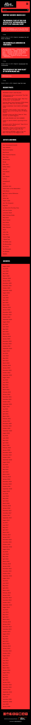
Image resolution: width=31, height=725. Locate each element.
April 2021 (5, 414)
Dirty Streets (6, 171)
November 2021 (7, 399)
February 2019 (7, 476)
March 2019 (6, 474)
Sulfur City (5, 232)
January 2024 (6, 339)
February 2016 (7, 564)
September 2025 (7, 290)
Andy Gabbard (6, 147)
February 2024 (7, 336)
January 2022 (6, 394)
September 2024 (7, 319)
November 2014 (7, 600)
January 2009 (6, 706)
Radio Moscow (7, 227)
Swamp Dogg (6, 237)
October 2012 (6, 653)
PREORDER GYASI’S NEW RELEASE (12, 92)
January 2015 (6, 595)
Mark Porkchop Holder (9, 215)
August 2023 (6, 351)
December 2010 (7, 684)
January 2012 (6, 670)
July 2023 (5, 353)
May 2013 (5, 639)
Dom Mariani (6, 176)
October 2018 (6, 486)
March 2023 (6, 363)
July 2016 (5, 551)
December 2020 (7, 423)
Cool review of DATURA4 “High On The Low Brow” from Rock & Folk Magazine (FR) (14, 132)
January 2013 (6, 648)
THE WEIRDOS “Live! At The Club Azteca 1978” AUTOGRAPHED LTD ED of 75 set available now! (14, 22)
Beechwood (6, 152)
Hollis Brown (6, 191)
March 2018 (6, 503)
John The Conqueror (8, 203)
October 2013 (6, 631)
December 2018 (7, 481)
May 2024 (5, 329)
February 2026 (7, 278)
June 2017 (6, 525)
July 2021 (5, 409)
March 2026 (6, 276)
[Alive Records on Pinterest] (17, 714)
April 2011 (5, 680)
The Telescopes (7, 249)
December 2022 (7, 370)
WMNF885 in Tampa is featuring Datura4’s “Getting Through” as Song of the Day (14, 128)
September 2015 (7, 576)
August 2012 (6, 655)
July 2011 (5, 675)
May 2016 (5, 556)
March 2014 (6, 619)
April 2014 (5, 617)
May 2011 (5, 677)
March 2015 (6, 590)
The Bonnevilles (22, 63)
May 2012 (5, 663)
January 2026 (6, 281)
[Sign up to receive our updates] (4, 714)
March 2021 (6, 416)
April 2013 (5, 641)
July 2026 (5, 268)
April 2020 (5, 443)
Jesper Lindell (6, 200)
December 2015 (7, 568)
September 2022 (7, 375)
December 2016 (7, 539)
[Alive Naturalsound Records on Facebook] (10, 714)
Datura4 (5, 169)
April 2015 (5, 588)
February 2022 (7, 392)
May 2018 (5, 498)
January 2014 (6, 624)
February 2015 (7, 593)
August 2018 (6, 491)
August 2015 (6, 578)
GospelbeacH (6, 181)
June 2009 (6, 704)
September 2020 (7, 430)
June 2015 (6, 583)
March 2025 (6, 305)
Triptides (5, 254)
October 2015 (6, 573)
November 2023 (7, 343)
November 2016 (7, 542)
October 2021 (6, 401)
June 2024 (6, 326)
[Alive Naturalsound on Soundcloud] (23, 714)
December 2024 (7, 312)
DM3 (4, 174)
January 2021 (6, 421)
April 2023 (5, 360)
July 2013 (5, 636)
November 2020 (7, 426)
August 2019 (6, 462)
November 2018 (7, 484)
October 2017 (6, 515)
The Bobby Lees (7, 241)
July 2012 (5, 658)
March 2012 (6, 668)
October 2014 (6, 602)
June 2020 (6, 438)
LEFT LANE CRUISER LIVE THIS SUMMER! (14, 118)
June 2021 (6, 411)
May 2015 (5, 585)
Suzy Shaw (6, 234)
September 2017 (7, 518)
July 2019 (5, 464)
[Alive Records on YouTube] (20, 714)
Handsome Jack (7, 186)
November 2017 (7, 513)
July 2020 (5, 435)
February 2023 (7, 365)
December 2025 (7, 283)
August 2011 (6, 672)
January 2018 (6, 508)
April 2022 (5, 387)
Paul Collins (6, 222)
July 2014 (5, 609)
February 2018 (7, 505)
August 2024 (6, 322)
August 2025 (6, 293)
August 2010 (6, 694)
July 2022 (5, 380)
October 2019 (6, 457)
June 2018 (6, 496)
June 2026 (6, 271)
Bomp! (4, 162)
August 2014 (6, 607)
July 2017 (5, 522)
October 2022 (6, 372)
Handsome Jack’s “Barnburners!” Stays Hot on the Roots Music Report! (15, 124)
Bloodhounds (6, 159)
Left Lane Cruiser (7, 210)
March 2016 (6, 561)
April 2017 (5, 530)
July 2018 (5, 493)
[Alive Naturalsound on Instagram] (7, 714)
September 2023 (7, 348)
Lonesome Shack (7, 212)
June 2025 (6, 297)
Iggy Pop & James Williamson (10, 193)
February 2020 (7, 447)
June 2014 (6, 612)
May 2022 (5, 385)
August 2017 (6, 520)
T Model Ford (6, 239)
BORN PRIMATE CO (18, 721)
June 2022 (6, 382)
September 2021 (7, 404)
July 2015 (5, 580)
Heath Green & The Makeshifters (11, 188)
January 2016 (6, 566)
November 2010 (7, 687)
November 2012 (7, 651)
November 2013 (7, 629)
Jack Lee (5, 196)
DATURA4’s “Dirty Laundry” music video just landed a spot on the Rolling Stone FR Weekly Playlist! (15, 111)
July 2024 (5, 324)
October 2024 (6, 317)
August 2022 (6, 377)
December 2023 (7, 341)
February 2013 (7, 646)
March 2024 (6, 334)
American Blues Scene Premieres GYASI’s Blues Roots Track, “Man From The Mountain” (15, 103)
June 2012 (6, 660)
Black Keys (6, 157)
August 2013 (6, 634)
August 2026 (6, 266)
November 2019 (7, 455)
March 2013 (6, 643)
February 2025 (7, 307)
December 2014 (7, 597)
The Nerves (6, 246)
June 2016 (6, 554)
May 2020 (5, 440)
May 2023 (5, 358)
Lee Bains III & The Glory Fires (11, 208)
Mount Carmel (6, 220)
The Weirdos (21, 37)
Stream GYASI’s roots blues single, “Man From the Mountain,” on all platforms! (15, 99)
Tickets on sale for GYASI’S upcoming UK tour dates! (15, 121)
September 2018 (7, 489)
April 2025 (5, 302)
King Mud (5, 205)
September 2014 (7, 605)
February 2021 (7, 418)
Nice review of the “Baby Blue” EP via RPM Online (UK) (14, 70)
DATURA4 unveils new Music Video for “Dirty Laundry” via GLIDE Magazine (14, 115)
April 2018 (5, 501)
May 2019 (5, 469)
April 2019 (5, 472)
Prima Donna (6, 225)
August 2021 (6, 406)
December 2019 (7, 452)
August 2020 (6, 433)
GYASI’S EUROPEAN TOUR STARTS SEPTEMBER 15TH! (15, 106)
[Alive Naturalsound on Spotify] (26, 714)
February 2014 (7, 622)
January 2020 (6, 450)
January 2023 (6, 368)
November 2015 (7, 571)
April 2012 (5, 665)
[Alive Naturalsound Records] (8, 6)
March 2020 (6, 445)
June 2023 (6, 355)
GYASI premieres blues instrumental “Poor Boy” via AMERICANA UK (15, 95)
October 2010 (6, 689)
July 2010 (5, 697)
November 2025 (7, 285)
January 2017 (6, 537)
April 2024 (5, 331)
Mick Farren (6, 217)
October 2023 (6, 346)
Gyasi (19, 83)
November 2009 (7, 699)
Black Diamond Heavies (9, 154)
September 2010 (7, 692)
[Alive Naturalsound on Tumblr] (14, 714)
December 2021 (7, 397)
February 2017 (7, 534)
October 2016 (6, 544)
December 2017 (7, 510)
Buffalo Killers (6, 167)
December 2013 (7, 626)
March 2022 (6, 389)
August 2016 (6, 549)
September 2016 (7, 547)
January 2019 (6, 479)
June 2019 (6, 467)
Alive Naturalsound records (10, 145)
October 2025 (6, 288)
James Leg (5, 198)
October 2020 (6, 428)
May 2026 (5, 273)
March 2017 (6, 532)
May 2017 (5, 527)
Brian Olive (6, 164)
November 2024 (7, 314)
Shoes (4, 229)
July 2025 (5, 295)
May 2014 (5, 614)
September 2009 (7, 701)
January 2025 (6, 310)
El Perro (5, 179)
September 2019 (7, 460)
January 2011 (6, 682)
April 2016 (5, 559)
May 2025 (5, 300)
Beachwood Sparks (8, 150)
